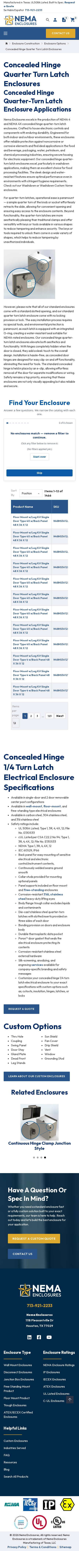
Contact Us (60, 33)
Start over (39, 456)
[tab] (34, 1157)
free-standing (34, 890)
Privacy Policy (17, 1547)
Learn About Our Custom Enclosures (36, 1076)
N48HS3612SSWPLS (65, 613)
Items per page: (15, 710)
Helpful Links (15, 1428)
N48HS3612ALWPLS (65, 521)
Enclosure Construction (26, 43)
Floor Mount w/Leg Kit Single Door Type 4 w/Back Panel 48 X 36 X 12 (31, 659)
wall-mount (34, 806)
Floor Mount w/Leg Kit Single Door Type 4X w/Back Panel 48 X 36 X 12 (31, 520)
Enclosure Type (17, 1352)
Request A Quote (21, 1009)
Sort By (14, 493)
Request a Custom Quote (33, 1238)
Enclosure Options (55, 43)
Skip (39, 473)
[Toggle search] (47, 20)
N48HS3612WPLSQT (66, 690)
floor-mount (52, 806)
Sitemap (65, 1547)
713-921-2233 (33, 10)
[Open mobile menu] (5, 33)
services (37, 965)
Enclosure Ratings (59, 1352)
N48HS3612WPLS (64, 659)
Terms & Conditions (42, 1547)
